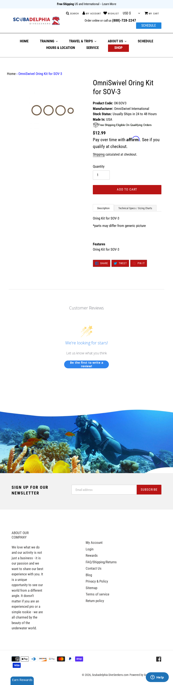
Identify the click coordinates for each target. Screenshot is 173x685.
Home (11, 74)
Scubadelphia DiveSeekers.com (110, 675)
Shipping (99, 154)
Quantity (98, 166)
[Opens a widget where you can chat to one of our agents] (157, 677)
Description (103, 208)
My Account (94, 542)
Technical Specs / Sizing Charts (135, 208)
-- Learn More (108, 4)
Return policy (95, 601)
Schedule (148, 25)
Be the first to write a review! (86, 364)
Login (89, 549)
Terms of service (97, 594)
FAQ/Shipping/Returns (101, 562)
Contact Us (93, 568)
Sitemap (91, 588)
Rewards (92, 555)
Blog (89, 575)
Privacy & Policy (97, 581)
